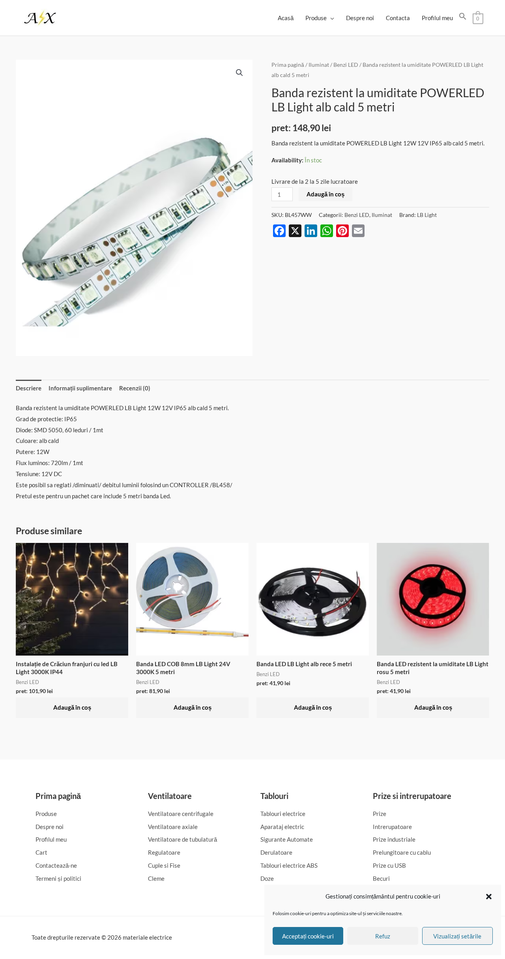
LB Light (427, 215)
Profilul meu (437, 17)
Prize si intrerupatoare (412, 796)
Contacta (398, 17)
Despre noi (360, 17)
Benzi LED (345, 64)
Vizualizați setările (457, 936)
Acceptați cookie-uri (308, 936)
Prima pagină (287, 64)
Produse (316, 17)
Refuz (382, 936)
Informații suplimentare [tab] (80, 388)
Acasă (286, 17)
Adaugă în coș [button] (72, 707)
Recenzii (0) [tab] (134, 388)
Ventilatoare (170, 796)
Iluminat (319, 64)
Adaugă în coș (325, 194)
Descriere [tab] (28, 388)
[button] (489, 897)
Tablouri (274, 796)
